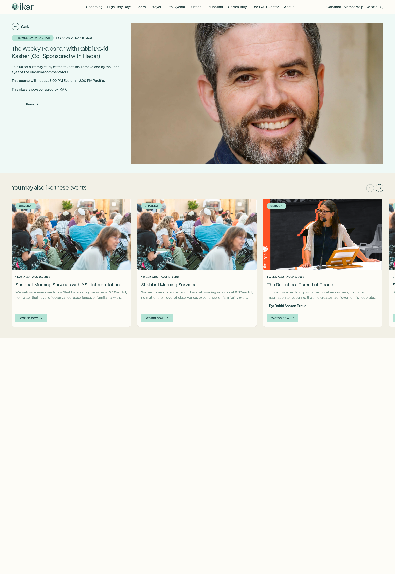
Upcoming (94, 7)
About (289, 7)
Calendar (333, 7)
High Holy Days (119, 7)
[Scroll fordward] (379, 188)
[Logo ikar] (23, 7)
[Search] (381, 7)
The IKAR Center (265, 7)
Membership (353, 7)
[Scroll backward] (370, 188)
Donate (372, 7)
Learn (141, 7)
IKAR (62, 89)
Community (237, 7)
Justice (196, 7)
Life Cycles (175, 7)
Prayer (156, 7)
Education (215, 7)
